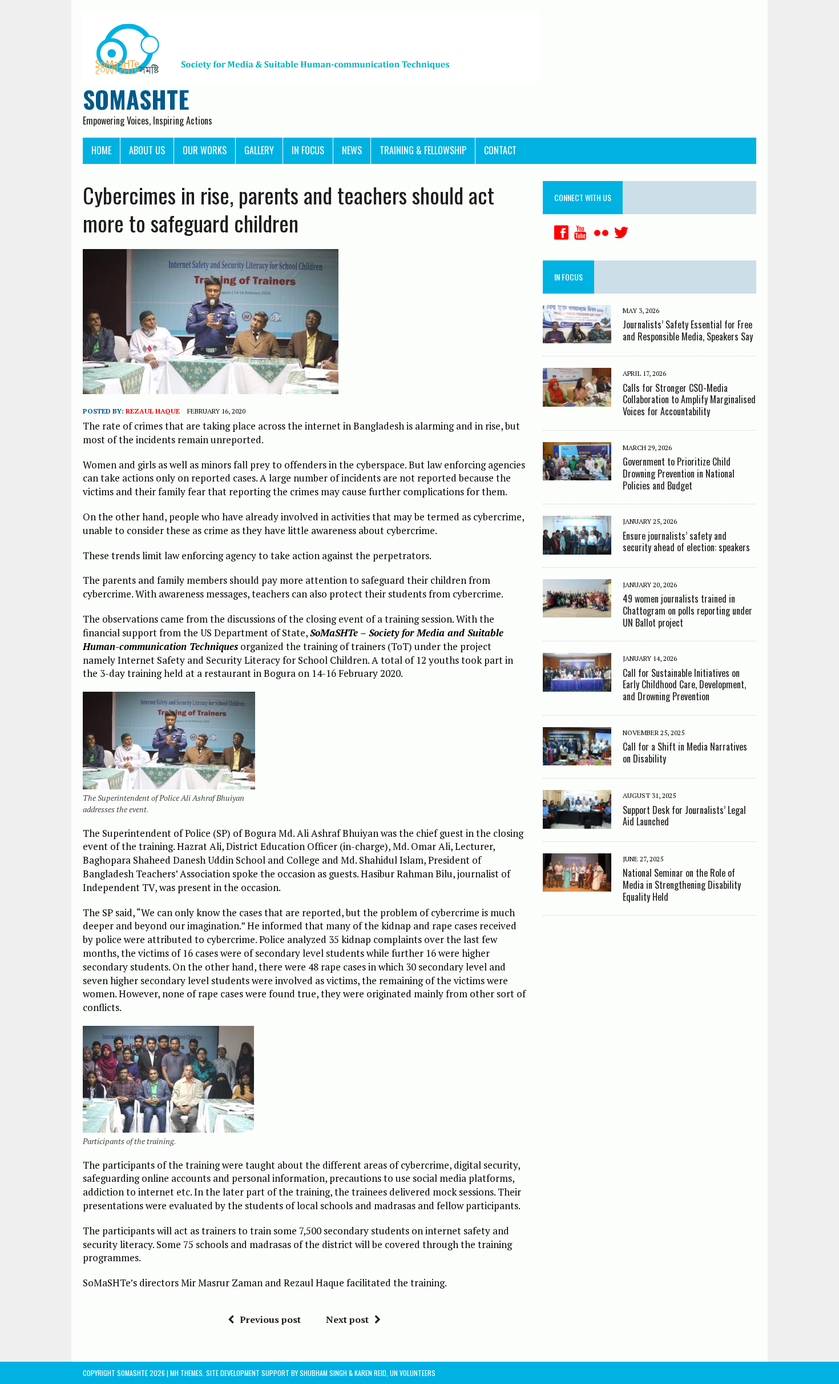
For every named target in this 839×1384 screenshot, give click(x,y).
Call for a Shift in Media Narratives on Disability (685, 752)
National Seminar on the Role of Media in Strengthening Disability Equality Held (682, 885)
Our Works (205, 150)
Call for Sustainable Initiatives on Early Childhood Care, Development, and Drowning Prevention (684, 685)
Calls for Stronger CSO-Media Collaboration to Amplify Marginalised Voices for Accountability (689, 400)
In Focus (308, 150)
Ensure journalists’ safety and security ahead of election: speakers (686, 542)
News (352, 150)
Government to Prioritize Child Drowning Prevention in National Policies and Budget (679, 473)
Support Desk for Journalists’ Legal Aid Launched (684, 816)
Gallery (259, 150)
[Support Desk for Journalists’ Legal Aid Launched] (577, 821)
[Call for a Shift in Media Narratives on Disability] (577, 758)
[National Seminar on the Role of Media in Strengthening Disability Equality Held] (577, 884)
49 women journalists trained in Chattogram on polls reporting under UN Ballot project (687, 610)
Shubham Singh (323, 1373)
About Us (147, 150)
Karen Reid (370, 1373)
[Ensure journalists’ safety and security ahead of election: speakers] (577, 546)
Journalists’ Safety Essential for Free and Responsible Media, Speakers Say (688, 330)
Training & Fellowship (423, 150)
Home (101, 150)
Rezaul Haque (153, 411)
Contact (500, 150)
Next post (347, 1319)
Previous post (270, 1319)
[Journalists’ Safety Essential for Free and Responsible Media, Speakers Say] (577, 336)
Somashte (132, 1373)
